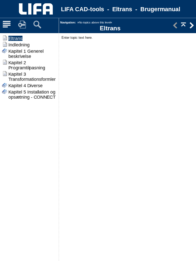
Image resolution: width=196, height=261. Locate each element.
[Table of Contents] (7, 25)
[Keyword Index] (22, 25)
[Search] (37, 25)
